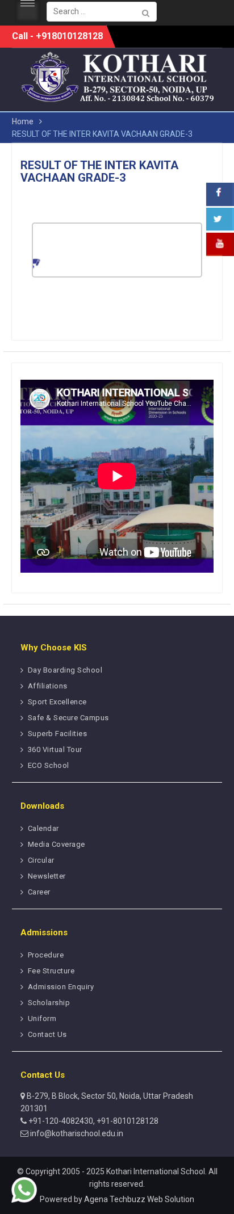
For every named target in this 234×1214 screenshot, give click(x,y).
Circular (41, 860)
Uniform (42, 1018)
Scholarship (49, 1002)
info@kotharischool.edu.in (75, 1133)
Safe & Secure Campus (68, 717)
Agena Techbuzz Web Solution (139, 1199)
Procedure (46, 955)
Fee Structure (51, 971)
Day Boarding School (65, 670)
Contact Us (47, 1034)
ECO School (48, 765)
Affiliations (48, 686)
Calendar (43, 828)
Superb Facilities (57, 733)
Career (39, 892)
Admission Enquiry (61, 986)
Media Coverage (56, 844)
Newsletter (47, 876)
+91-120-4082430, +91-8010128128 (92, 1120)
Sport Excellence (57, 702)
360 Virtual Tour (55, 749)
